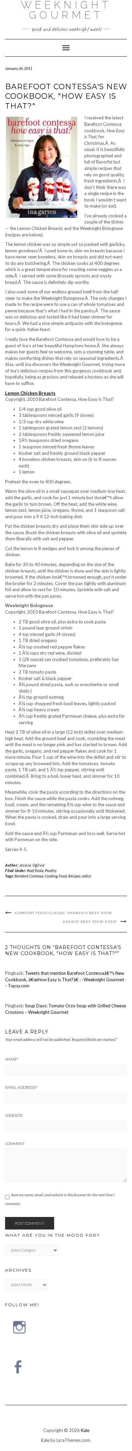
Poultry (51, 870)
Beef (30, 870)
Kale (85, 1430)
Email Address (21, 1087)
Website (14, 1115)
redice (86, 876)
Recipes (74, 876)
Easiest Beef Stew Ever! (90, 922)
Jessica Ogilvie (32, 865)
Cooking (51, 876)
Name (11, 1059)
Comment (15, 1143)
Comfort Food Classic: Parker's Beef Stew (63, 913)
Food (63, 876)
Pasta (39, 870)
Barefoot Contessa (29, 876)
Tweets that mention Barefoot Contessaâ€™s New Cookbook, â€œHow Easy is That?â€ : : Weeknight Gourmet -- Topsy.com (66, 979)
